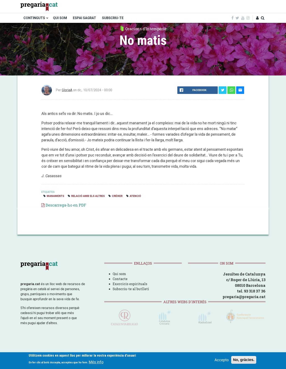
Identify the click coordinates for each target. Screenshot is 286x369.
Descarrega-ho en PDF (66, 205)
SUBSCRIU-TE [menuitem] (113, 18)
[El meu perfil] (257, 18)
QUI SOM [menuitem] (60, 18)
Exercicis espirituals (130, 284)
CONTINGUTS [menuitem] (34, 18)
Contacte (120, 279)
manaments (55, 195)
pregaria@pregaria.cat (244, 296)
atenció (135, 195)
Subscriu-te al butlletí (131, 289)
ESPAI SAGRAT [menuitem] (84, 18)
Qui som (119, 274)
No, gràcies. (243, 360)
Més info (96, 362)
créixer (117, 195)
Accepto (222, 360)
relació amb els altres (88, 195)
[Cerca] (262, 18)
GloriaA (67, 90)
